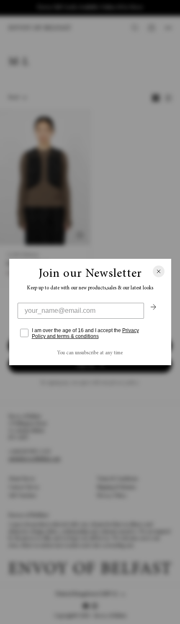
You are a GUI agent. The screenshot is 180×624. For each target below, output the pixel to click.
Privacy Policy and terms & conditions (85, 333)
